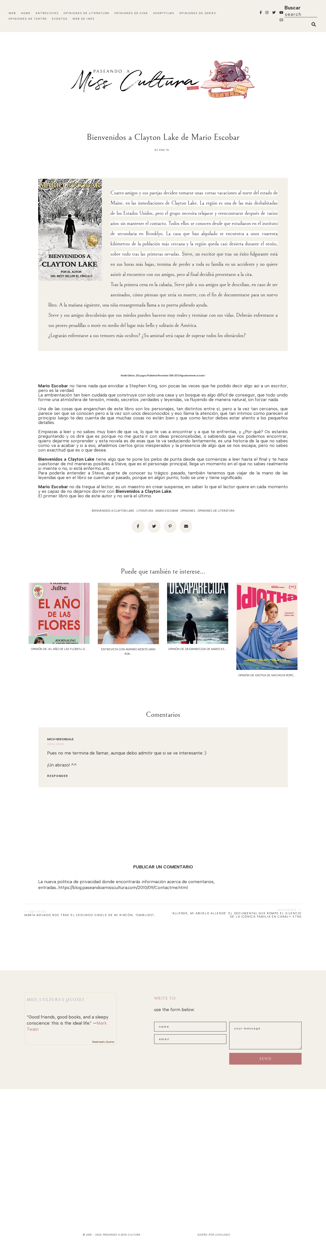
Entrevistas (47, 13)
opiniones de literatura (216, 510)
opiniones (188, 510)
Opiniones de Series (197, 13)
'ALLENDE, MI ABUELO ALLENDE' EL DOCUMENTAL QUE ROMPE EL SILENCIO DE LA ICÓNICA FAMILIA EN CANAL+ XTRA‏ (236, 915)
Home (26, 13)
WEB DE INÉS (83, 18)
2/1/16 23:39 (55, 744)
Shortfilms (163, 13)
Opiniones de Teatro (28, 18)
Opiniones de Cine (131, 13)
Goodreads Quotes (103, 1041)
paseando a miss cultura (122, 1234)
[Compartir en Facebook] (138, 526)
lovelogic (222, 1234)
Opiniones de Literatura (87, 13)
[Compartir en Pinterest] (170, 526)
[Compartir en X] (154, 526)
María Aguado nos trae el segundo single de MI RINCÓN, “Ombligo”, (90, 915)
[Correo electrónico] (186, 526)
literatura (145, 510)
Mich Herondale (60, 739)
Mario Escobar (166, 510)
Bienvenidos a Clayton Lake (113, 510)
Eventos (59, 18)
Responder (57, 776)
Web (12, 13)
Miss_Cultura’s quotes (56, 999)
